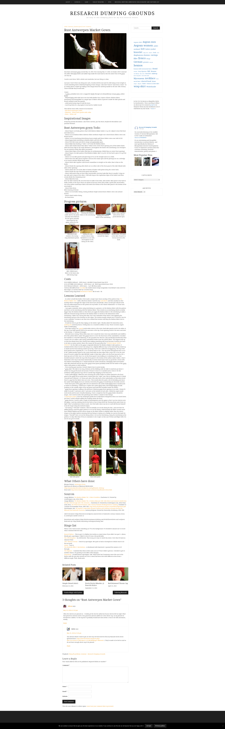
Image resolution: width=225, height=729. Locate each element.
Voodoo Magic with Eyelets (73, 592)
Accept (148, 726)
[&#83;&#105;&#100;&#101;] (74, 434)
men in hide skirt (145, 75)
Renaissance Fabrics (86, 291)
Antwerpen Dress (80, 484)
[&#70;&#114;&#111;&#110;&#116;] (116, 461)
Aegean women (143, 45)
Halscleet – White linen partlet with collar (78, 112)
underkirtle (103, 301)
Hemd (154, 69)
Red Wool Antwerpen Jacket (73, 110)
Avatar (66, 545)
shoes (154, 81)
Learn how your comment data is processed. (100, 706)
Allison (70, 606)
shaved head (146, 81)
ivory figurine (142, 71)
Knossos (153, 71)
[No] (223, 726)
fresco (142, 58)
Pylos (157, 78)
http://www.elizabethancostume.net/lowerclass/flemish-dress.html (91, 490)
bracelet (138, 52)
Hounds (135, 71)
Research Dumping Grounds (112, 13)
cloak (154, 52)
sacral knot (137, 81)
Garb (86, 2)
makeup (154, 73)
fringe (148, 58)
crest (158, 52)
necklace (150, 78)
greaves (146, 62)
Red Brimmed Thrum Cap (118, 583)
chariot (150, 52)
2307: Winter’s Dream (70, 541)
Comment (66, 665)
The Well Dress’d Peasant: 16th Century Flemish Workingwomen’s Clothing (94, 504)
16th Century (68, 26)
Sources (77, 2)
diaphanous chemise (142, 55)
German (138, 62)
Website (65, 696)
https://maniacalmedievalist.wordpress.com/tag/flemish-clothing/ (84, 488)
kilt (148, 71)
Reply (65, 623)
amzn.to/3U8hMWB (140, 137)
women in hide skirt (153, 83)
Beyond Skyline (69, 534)
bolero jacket (150, 49)
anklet (156, 46)
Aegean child (138, 42)
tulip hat (139, 83)
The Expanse (68, 551)
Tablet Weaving (98, 2)
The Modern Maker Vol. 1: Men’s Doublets (87, 497)
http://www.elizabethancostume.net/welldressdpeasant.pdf (107, 506)
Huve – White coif (70, 114)
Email (64, 691)
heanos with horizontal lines (143, 69)
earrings (154, 55)
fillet (135, 59)
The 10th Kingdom (70, 538)
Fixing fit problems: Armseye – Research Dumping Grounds (87, 654)
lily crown (142, 73)
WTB (109, 2)
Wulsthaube (151, 87)
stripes (135, 83)
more (153, 108)
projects (152, 105)
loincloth (148, 73)
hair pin (151, 62)
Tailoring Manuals (120, 592)
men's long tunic (137, 75)
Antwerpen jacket (70, 396)
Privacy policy (160, 726)
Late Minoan (136, 73)
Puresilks (82, 288)
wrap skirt (140, 86)
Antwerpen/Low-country (82, 26)
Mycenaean (139, 78)
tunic (144, 83)
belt (143, 49)
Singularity (67, 554)
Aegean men (149, 42)
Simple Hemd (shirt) (70, 583)
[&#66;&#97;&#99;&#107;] (95, 434)
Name (64, 686)
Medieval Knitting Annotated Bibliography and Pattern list (137, 2)
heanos (138, 65)
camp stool (145, 52)
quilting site (68, 324)
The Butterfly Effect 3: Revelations (74, 547)
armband (137, 49)
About (68, 2)
